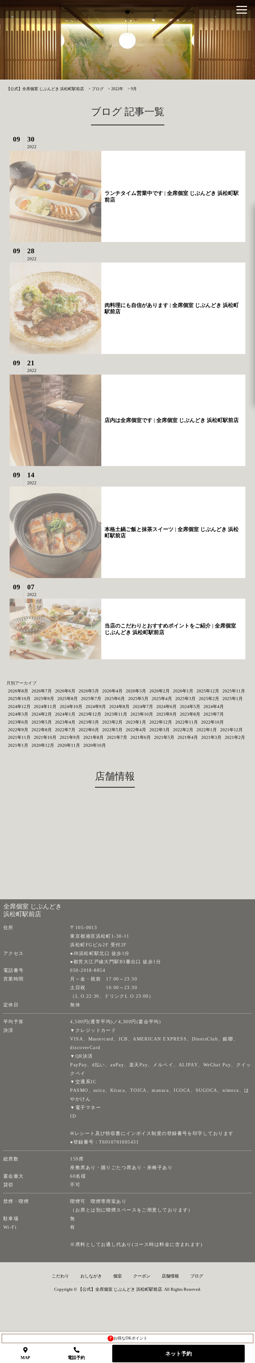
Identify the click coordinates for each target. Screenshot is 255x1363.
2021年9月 (70, 737)
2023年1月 (136, 722)
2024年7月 (143, 706)
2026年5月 (89, 690)
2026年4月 (112, 690)
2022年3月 (159, 729)
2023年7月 (214, 714)
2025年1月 (232, 698)
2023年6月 (18, 722)
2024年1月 (65, 714)
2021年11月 (19, 737)
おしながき (91, 1276)
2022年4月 (136, 729)
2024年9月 (96, 706)
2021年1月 (18, 745)
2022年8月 (42, 729)
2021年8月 (93, 737)
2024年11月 (45, 706)
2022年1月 (207, 729)
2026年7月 (42, 690)
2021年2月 (235, 737)
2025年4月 (162, 698)
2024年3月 (18, 714)
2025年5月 (138, 698)
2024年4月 (214, 706)
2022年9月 (18, 729)
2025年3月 (185, 698)
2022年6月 (89, 729)
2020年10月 (94, 745)
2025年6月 (115, 698)
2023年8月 (190, 714)
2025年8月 (67, 698)
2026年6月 (65, 690)
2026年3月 (136, 690)
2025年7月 (91, 698)
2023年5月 (42, 722)
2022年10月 (212, 722)
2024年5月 (190, 706)
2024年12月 (19, 706)
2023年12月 (90, 714)
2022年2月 (183, 729)
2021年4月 (188, 737)
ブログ (196, 1276)
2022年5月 (112, 729)
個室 (117, 1276)
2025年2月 (209, 698)
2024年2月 (42, 714)
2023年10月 (141, 714)
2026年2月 (159, 690)
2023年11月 (116, 714)
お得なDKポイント (129, 1338)
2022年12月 (160, 722)
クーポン (141, 1276)
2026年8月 (18, 690)
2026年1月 (183, 690)
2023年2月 (112, 722)
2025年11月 (233, 690)
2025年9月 (44, 698)
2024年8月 (119, 706)
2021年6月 (140, 737)
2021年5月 (164, 737)
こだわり (60, 1276)
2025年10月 (19, 698)
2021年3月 (211, 737)
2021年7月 (117, 737)
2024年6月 (166, 706)
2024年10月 (71, 706)
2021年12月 (231, 729)
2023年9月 (166, 714)
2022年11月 (186, 722)
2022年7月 (65, 729)
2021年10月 (45, 737)
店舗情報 (170, 1276)
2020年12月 (43, 745)
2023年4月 (65, 722)
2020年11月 (68, 745)
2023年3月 (89, 722)
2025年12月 (208, 690)
